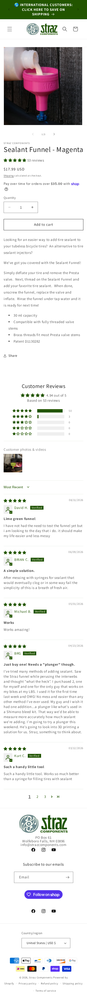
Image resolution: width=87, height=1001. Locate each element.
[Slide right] (54, 134)
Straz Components (40, 977)
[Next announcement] (78, 9)
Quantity (10, 198)
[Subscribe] (67, 877)
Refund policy (49, 983)
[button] (9, 29)
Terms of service (46, 990)
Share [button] (12, 355)
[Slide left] (33, 134)
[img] (15, 500)
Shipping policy (73, 983)
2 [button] (37, 796)
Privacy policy (27, 983)
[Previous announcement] (9, 9)
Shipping (9, 175)
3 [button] (45, 796)
